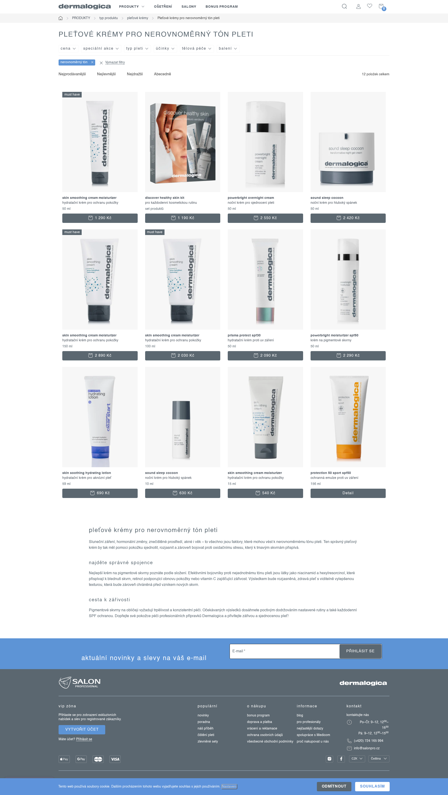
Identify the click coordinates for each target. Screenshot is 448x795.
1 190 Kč (185, 218)
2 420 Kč (351, 218)
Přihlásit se (360, 651)
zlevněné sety (208, 741)
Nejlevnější (106, 74)
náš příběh (206, 728)
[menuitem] (131, 7)
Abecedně (162, 74)
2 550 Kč (268, 218)
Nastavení (229, 786)
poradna (204, 722)
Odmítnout (334, 786)
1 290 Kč (103, 218)
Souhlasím (372, 786)
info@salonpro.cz (367, 748)
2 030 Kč (185, 356)
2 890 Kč (103, 356)
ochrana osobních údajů (265, 735)
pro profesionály (309, 722)
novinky (203, 715)
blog (300, 715)
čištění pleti (206, 735)
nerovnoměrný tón (74, 62)
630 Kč (185, 493)
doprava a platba (259, 722)
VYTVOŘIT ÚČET (82, 730)
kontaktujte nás (357, 715)
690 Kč (103, 493)
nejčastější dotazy (310, 728)
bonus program (258, 715)
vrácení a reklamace (262, 728)
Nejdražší (135, 74)
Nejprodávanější (72, 74)
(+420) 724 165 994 (368, 741)
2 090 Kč (268, 356)
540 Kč (268, 493)
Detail (348, 493)
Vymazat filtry (115, 62)
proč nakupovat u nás (313, 741)
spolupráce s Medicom (313, 735)
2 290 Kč (351, 356)
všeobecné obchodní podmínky (270, 741)
